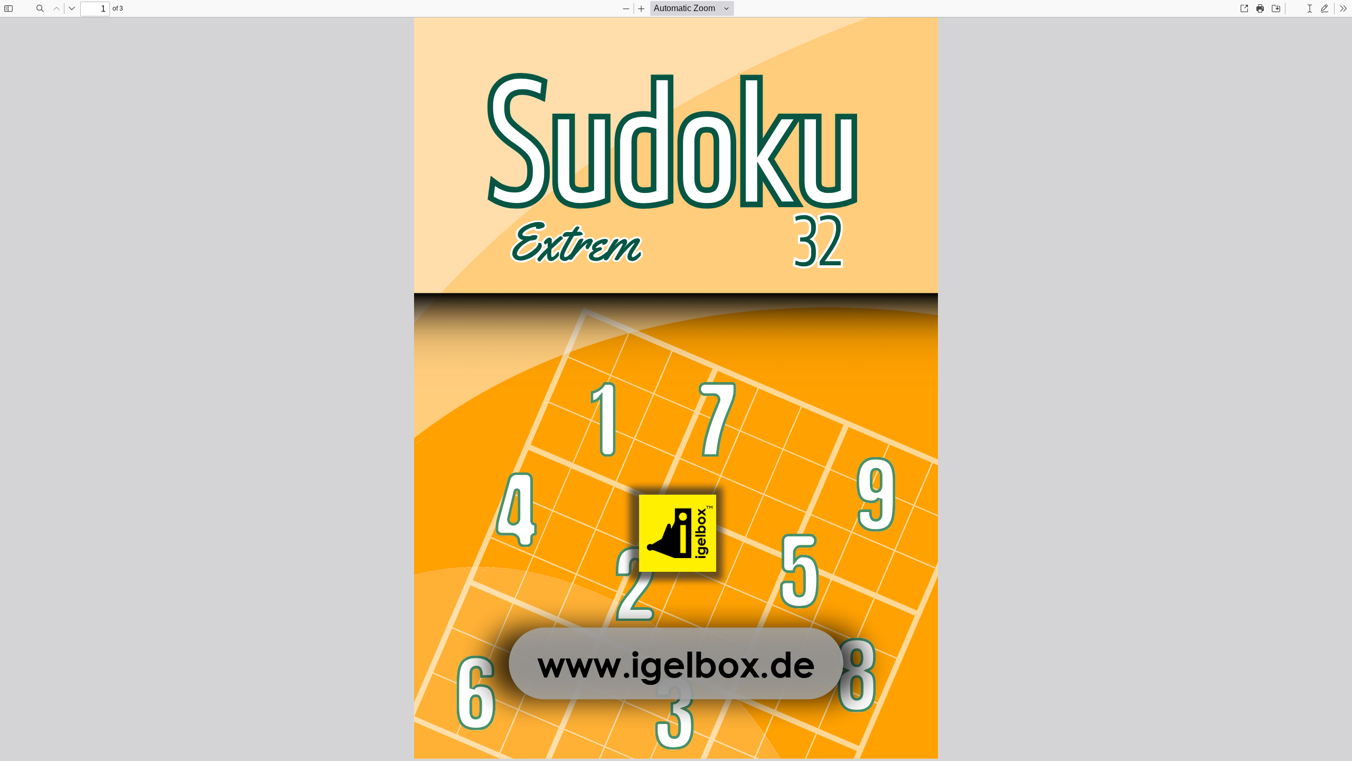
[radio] (1295, 8)
